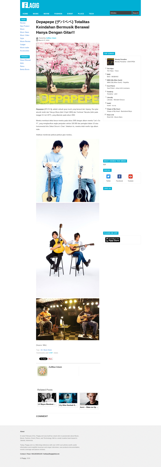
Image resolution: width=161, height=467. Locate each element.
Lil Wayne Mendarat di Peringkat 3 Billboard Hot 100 (47, 404)
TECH (91, 14)
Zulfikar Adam (51, 38)
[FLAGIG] (30, 6)
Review (22, 23)
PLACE (81, 14)
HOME (25, 14)
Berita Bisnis (24, 69)
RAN (22, 63)
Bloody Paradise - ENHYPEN (125, 62)
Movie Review (25, 41)
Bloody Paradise (121, 59)
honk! (109, 103)
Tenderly (110, 92)
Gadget (22, 44)
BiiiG (108, 74)
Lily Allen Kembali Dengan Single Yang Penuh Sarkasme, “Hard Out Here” (68, 405)
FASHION (58, 14)
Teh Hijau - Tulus (113, 71)
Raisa (22, 66)
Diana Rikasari (25, 60)
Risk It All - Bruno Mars (114, 117)
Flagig (24, 458)
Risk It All (110, 115)
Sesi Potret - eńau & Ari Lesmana (118, 88)
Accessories (24, 51)
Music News (24, 32)
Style (22, 38)
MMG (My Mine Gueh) (114, 80)
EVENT (70, 14)
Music (22, 29)
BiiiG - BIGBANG (112, 77)
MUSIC (36, 14)
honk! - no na (111, 105)
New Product (24, 26)
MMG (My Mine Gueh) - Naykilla (118, 82)
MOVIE (46, 14)
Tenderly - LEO (112, 94)
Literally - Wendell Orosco (116, 100)
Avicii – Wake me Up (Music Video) (89, 407)
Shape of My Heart (113, 109)
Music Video (24, 35)
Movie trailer (24, 48)
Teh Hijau (110, 68)
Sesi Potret (111, 86)
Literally (110, 97)
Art (42, 350)
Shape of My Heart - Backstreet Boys (119, 111)
